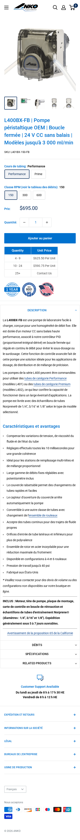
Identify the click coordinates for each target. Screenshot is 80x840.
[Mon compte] (63, 7)
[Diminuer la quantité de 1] (24, 222)
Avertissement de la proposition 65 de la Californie (40, 633)
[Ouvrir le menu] (6, 7)
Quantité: (10, 222)
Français (12, 789)
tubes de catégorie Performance (45, 378)
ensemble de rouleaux (43, 515)
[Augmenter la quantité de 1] (46, 222)
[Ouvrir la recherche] (55, 7)
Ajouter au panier (40, 238)
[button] (40, 310)
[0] (72, 7)
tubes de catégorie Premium (51, 384)
